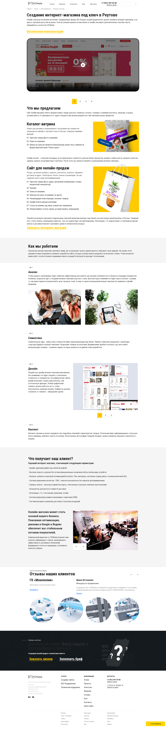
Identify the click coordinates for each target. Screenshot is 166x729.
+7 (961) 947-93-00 (109, 3)
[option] (83, 65)
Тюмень (86, 719)
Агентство (73, 4)
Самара (109, 724)
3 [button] (85, 101)
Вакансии (87, 691)
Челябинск (110, 719)
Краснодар (87, 713)
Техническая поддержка (70, 687)
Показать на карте (112, 687)
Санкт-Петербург (66, 716)
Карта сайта (88, 706)
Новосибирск (65, 721)
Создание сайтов (67, 680)
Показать (79, 593)
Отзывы (87, 695)
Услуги (52, 4)
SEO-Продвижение (68, 683)
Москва (63, 713)
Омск (108, 721)
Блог (83, 4)
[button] (131, 574)
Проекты (62, 4)
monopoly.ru (34, 590)
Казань (63, 719)
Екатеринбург (111, 713)
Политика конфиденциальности (37, 686)
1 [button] (74, 101)
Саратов (86, 716)
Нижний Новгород (112, 716)
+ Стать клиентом (155, 724)
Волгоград (64, 724)
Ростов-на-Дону (89, 721)
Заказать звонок (112, 5)
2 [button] (80, 101)
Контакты (93, 4)
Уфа (85, 724)
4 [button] (91, 101)
